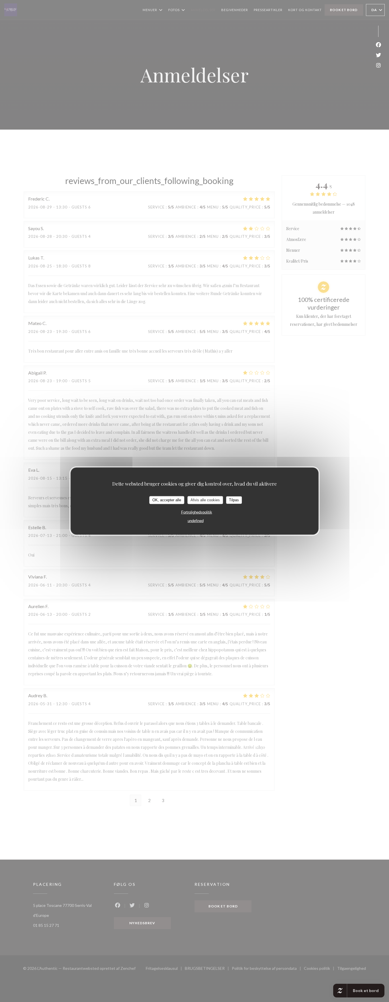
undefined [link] (196, 520)
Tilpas (234, 500)
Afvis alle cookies (205, 500)
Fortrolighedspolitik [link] (196, 512)
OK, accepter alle (166, 500)
